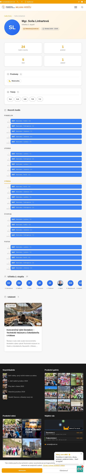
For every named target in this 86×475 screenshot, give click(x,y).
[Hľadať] (82, 7)
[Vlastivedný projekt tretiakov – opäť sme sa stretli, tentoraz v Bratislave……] (77, 392)
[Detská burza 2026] (64, 379)
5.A (10, 99)
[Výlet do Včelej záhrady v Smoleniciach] (51, 392)
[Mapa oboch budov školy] (64, 425)
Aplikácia (30, 2)
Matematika (14, 81)
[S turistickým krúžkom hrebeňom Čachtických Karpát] (12, 448)
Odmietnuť (64, 470)
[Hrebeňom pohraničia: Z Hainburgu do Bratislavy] (31, 448)
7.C (40, 99)
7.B (32, 99)
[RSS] (85, 2)
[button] (80, 469)
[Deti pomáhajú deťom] (77, 379)
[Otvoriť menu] (75, 7)
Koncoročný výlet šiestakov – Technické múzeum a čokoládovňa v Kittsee (23, 333)
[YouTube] (82, 2)
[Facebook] (79, 2)
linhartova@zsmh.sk (32, 28)
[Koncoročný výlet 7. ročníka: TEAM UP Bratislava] (77, 405)
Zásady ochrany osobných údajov (54, 465)
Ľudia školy (8, 16)
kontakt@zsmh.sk (8, 2)
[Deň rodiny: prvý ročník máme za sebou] (51, 379)
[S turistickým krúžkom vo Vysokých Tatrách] (64, 392)
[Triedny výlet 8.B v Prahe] (64, 405)
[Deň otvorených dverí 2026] (31, 428)
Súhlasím (22, 470)
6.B (25, 99)
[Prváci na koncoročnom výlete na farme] (51, 405)
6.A (17, 99)
